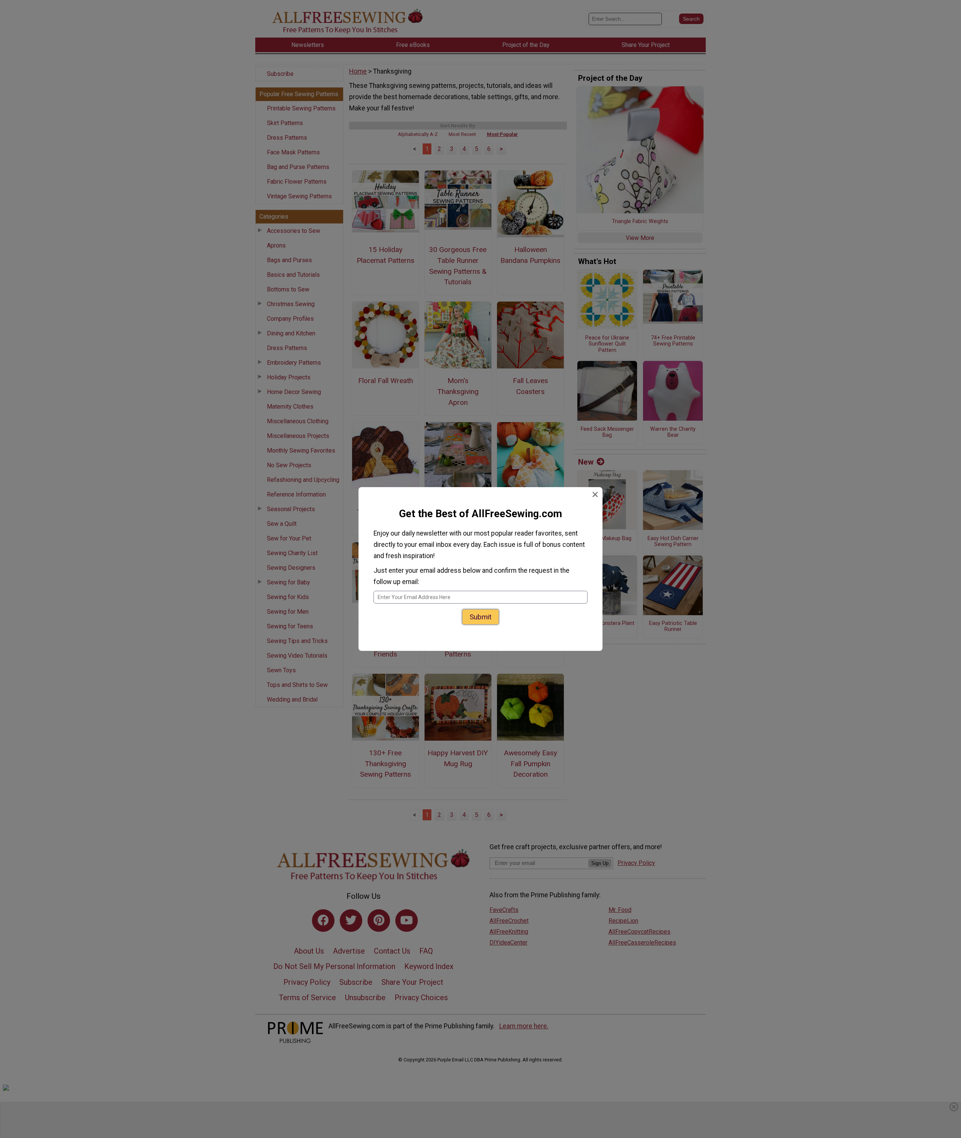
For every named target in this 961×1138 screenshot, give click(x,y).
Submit (480, 615)
